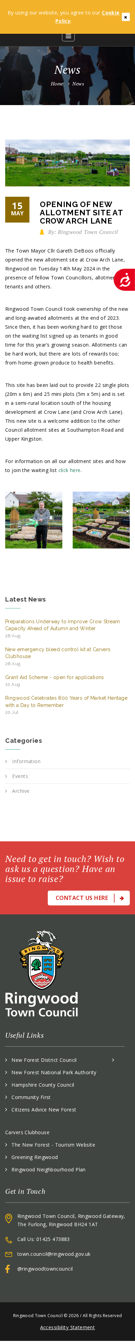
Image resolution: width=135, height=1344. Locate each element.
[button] (68, 36)
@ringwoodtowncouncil (45, 1268)
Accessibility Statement (67, 1327)
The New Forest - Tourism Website (53, 1144)
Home (57, 83)
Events (20, 776)
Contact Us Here (83, 898)
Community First (31, 1097)
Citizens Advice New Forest (43, 1109)
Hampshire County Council (42, 1084)
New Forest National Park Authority (53, 1072)
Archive (20, 791)
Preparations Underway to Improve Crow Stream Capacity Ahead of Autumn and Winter (62, 628)
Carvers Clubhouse (27, 1132)
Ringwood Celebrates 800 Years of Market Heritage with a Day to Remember (66, 705)
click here (69, 470)
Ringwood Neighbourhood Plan (48, 1169)
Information (26, 761)
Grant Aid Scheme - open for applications (54, 681)
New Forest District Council (43, 1060)
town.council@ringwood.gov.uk (54, 1254)
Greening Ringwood (34, 1157)
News (78, 83)
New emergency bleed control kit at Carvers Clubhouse (58, 656)
